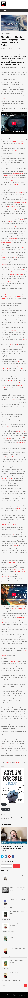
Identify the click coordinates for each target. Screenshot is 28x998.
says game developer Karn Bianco (11, 557)
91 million (11, 574)
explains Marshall (17, 198)
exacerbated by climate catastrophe (9, 524)
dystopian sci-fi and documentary (12, 382)
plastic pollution (19, 274)
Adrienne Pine (9, 762)
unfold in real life (11, 399)
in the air (11, 355)
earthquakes (3, 418)
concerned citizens (11, 206)
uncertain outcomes (20, 192)
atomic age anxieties (5, 368)
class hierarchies (18, 430)
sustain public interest (18, 141)
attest (17, 221)
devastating (3, 655)
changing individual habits (18, 569)
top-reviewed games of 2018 (12, 505)
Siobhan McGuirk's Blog (6, 33)
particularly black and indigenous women (10, 456)
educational (20, 531)
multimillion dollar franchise (12, 547)
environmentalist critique (6, 478)
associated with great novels (10, 645)
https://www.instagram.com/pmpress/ (6, 856)
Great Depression (18, 366)
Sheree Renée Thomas (14, 661)
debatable (16, 184)
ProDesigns (24, 995)
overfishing (11, 274)
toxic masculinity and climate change (16, 437)
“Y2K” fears (20, 368)
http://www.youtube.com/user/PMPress (9, 856)
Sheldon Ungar (8, 296)
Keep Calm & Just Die (6, 814)
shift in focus (13, 626)
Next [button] (26, 840)
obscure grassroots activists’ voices (15, 226)
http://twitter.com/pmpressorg (2, 856)
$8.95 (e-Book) (5, 809)
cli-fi (19, 361)
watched (12, 344)
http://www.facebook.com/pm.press (13, 856)
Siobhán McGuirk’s (18, 762)
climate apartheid (16, 672)
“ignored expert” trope (17, 394)
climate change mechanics (19, 571)
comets (10, 418)
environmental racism (12, 238)
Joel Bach (15, 209)
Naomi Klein (11, 180)
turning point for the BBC (6, 281)
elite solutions (14, 225)
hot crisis (15, 300)
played (17, 344)
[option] (14, 839)
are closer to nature (19, 457)
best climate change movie (7, 175)
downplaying (4, 264)
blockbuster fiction (14, 186)
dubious (15, 150)
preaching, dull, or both (11, 179)
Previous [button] (1, 840)
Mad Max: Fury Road (20, 431)
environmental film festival (18, 173)
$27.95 (3, 804)
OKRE (2, 50)
